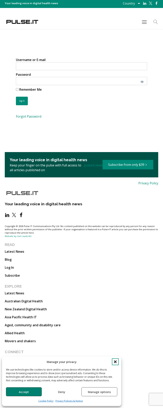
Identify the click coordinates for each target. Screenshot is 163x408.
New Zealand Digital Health (26, 309)
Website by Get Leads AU (18, 236)
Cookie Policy (45, 401)
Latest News (14, 251)
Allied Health (15, 333)
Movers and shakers (20, 341)
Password (23, 74)
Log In (9, 267)
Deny (61, 392)
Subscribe (12, 275)
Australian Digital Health (24, 301)
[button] (115, 362)
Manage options (99, 392)
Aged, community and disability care (33, 325)
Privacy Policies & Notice (69, 401)
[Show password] (141, 81)
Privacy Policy (148, 183)
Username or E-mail (31, 60)
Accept (24, 392)
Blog (8, 259)
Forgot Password (28, 116)
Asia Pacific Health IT (21, 317)
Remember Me (30, 89)
